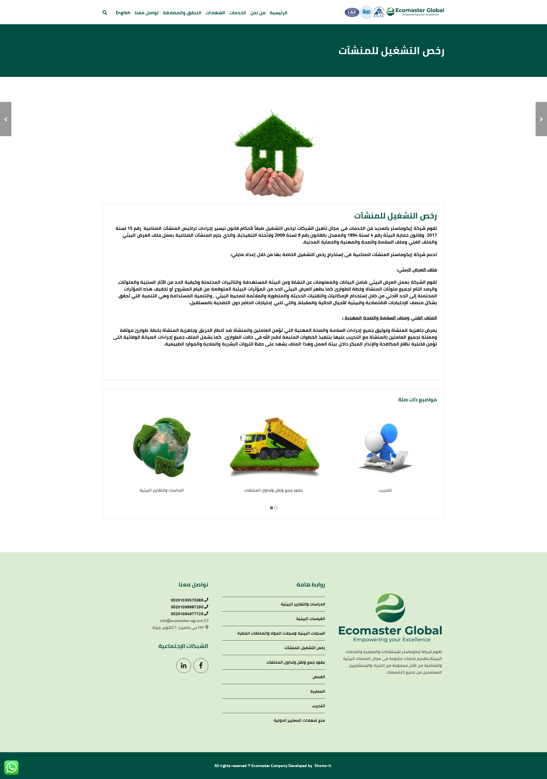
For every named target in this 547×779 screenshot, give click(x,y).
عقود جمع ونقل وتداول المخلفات (273, 490)
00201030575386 (187, 600)
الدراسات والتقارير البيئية (162, 490)
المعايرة (317, 691)
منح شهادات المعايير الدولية (299, 720)
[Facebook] (201, 666)
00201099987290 (187, 607)
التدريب (385, 490)
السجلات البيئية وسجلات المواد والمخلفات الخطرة (281, 633)
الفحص (319, 676)
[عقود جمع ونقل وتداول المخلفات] (5, 119)
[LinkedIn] (184, 666)
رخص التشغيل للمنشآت (304, 647)
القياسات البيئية (310, 618)
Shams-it (323, 765)
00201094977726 (187, 614)
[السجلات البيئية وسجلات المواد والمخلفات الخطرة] (541, 119)
